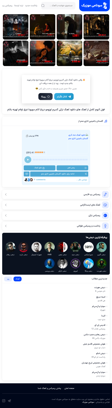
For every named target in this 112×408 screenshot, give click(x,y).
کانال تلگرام (62, 96)
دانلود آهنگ (38, 168)
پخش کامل (71, 168)
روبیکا (43, 96)
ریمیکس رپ (7, 5)
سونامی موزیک (88, 402)
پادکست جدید (31, 5)
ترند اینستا (18, 5)
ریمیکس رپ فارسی (92, 194)
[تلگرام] (9, 400)
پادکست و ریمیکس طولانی (88, 226)
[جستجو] (42, 5)
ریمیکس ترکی (94, 215)
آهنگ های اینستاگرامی (90, 205)
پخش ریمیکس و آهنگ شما (49, 388)
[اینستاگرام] (3, 400)
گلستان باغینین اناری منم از (90, 121)
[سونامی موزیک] (94, 5)
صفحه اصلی (69, 388)
